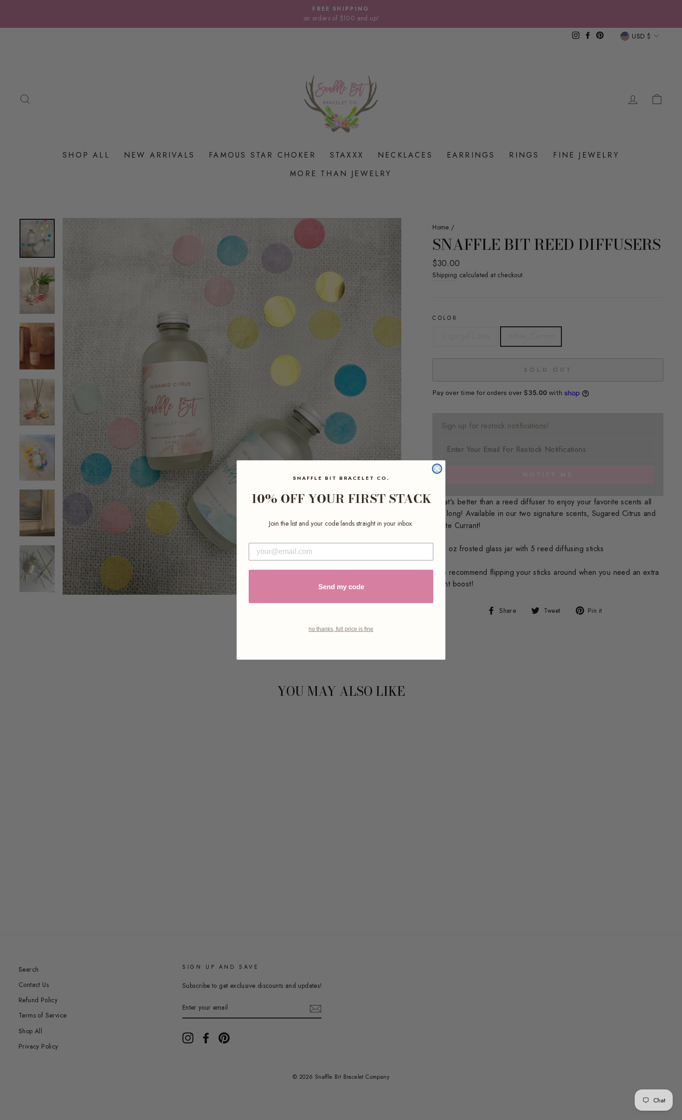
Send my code (341, 587)
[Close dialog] (437, 468)
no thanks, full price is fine (341, 629)
